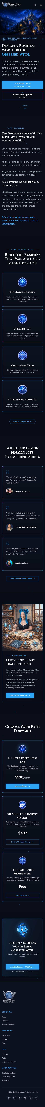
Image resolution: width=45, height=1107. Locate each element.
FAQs (4, 1058)
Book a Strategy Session (21, 842)
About (4, 1017)
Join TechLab (21, 895)
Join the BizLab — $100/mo (21, 967)
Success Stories (8, 1024)
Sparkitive (5, 1080)
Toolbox (5, 1039)
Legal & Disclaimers (9, 1062)
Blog (3, 1043)
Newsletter (6, 1036)
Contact (5, 1054)
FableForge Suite (8, 1077)
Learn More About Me (18, 695)
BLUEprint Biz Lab (8, 1073)
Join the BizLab (21, 786)
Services (5, 1021)
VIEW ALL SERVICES (21, 421)
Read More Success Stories (21, 579)
